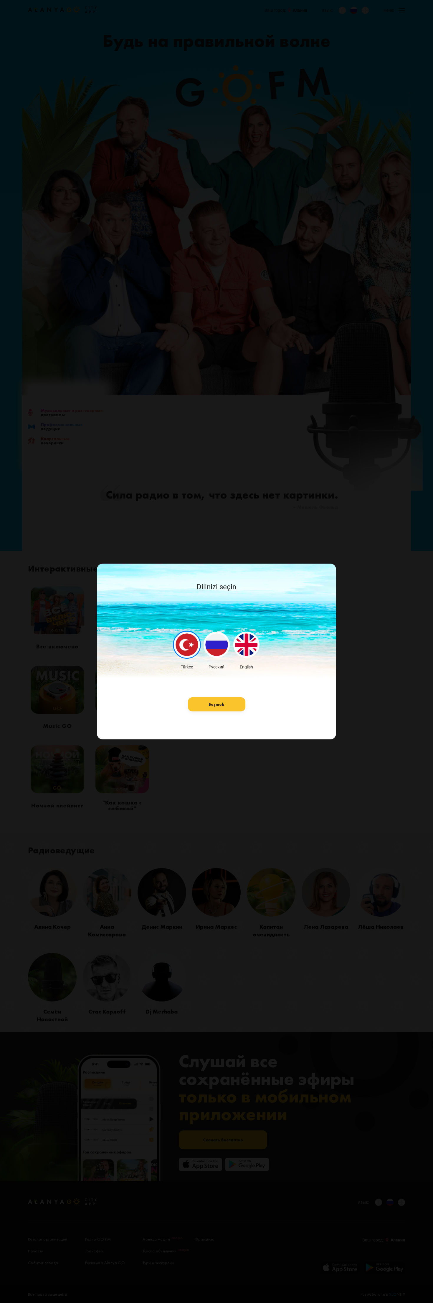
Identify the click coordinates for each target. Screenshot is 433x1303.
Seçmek (216, 704)
